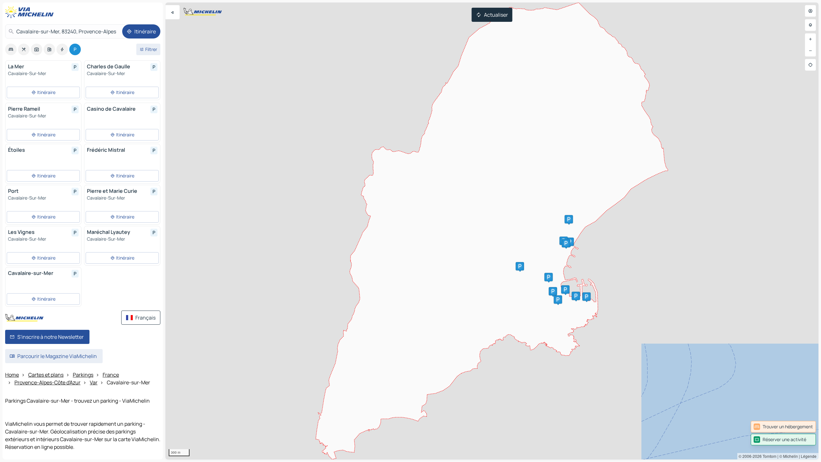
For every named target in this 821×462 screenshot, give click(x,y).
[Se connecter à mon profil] (810, 11)
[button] (558, 299)
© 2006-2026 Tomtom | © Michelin (768, 456)
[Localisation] (810, 65)
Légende (809, 456)
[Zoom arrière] (810, 50)
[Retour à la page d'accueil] (30, 12)
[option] (11, 49)
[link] (783, 426)
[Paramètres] (810, 25)
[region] (491, 231)
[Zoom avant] (810, 39)
